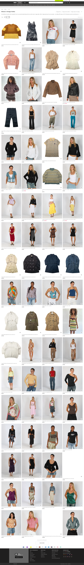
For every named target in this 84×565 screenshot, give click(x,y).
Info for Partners (54, 556)
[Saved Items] (67, 2)
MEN (25, 2)
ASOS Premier (32, 555)
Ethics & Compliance (32, 560)
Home (2, 9)
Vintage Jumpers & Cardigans (75, 11)
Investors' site (42, 555)
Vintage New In (58, 11)
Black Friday (53, 555)
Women (5, 9)
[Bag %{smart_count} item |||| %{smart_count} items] (69, 2)
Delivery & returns (32, 554)
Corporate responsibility (44, 554)
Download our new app (59, 0)
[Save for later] (20, 43)
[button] (69, 554)
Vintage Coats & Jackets (66, 11)
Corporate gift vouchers (55, 554)
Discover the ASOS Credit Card (56, 558)
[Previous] (55, 11)
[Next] (81, 11)
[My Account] (65, 2)
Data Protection (32, 559)
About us (42, 551)
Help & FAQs (65, 0)
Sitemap (31, 558)
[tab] (15, 5)
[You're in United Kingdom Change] (69, 0)
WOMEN (19, 2)
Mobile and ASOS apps (55, 551)
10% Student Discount (33, 556)
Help (30, 551)
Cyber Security (43, 556)
